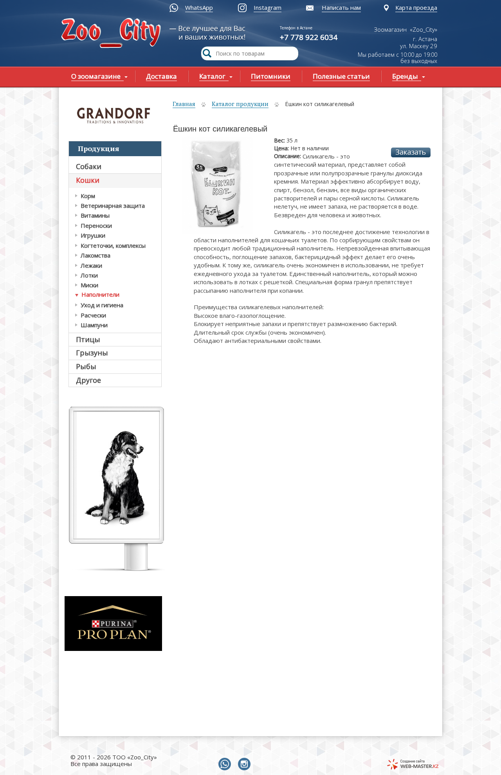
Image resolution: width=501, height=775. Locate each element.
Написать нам (341, 7)
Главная (184, 104)
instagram (246, 764)
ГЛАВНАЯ (112, 34)
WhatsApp (199, 7)
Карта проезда (416, 7)
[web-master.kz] (412, 764)
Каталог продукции (240, 104)
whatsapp (226, 764)
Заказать (411, 152)
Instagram (267, 7)
